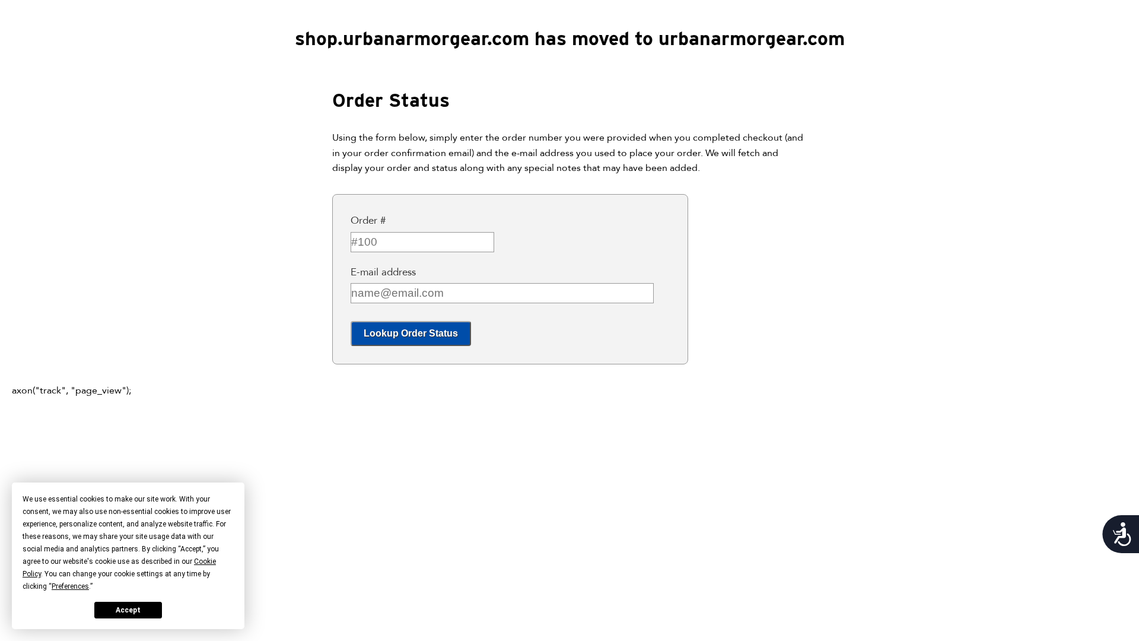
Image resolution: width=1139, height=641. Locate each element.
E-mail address (383, 272)
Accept (128, 610)
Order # (368, 220)
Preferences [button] (70, 586)
